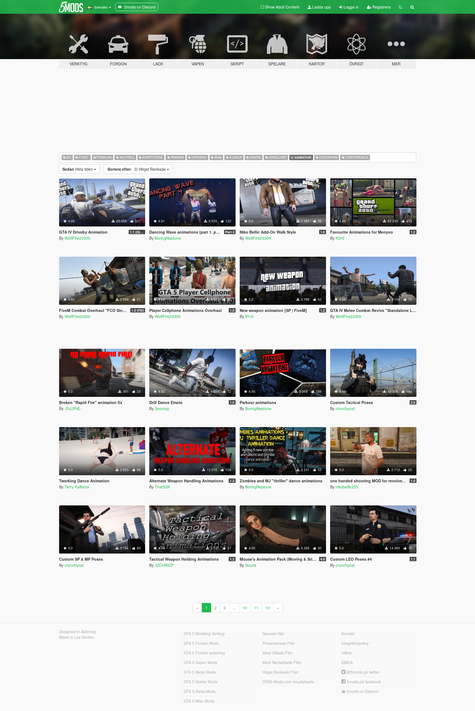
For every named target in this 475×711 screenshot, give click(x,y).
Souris (250, 565)
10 (245, 607)
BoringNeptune (168, 238)
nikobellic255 (347, 486)
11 (256, 607)
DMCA (347, 662)
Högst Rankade (137, 169)
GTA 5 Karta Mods (200, 691)
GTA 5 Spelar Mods (200, 681)
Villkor (346, 652)
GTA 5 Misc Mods (199, 701)
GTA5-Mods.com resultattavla (288, 681)
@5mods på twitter (362, 672)
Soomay (162, 408)
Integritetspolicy (355, 643)
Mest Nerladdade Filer (282, 662)
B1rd (249, 316)
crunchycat (345, 408)
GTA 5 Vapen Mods (200, 662)
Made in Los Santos (76, 637)
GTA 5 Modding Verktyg (204, 633)
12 (267, 607)
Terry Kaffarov (77, 486)
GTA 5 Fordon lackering (204, 652)
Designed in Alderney (77, 631)
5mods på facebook (363, 681)
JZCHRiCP (164, 565)
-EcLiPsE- (73, 408)
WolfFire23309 (77, 238)
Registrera (381, 7)
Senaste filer (273, 633)
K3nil (340, 238)
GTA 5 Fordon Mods (201, 643)
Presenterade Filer (279, 643)
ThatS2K (162, 486)
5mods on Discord (362, 691)
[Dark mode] (400, 7)
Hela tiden (78, 169)
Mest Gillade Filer (278, 652)
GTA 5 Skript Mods (200, 672)
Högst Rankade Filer (280, 672)
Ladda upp (321, 7)
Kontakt (348, 633)
